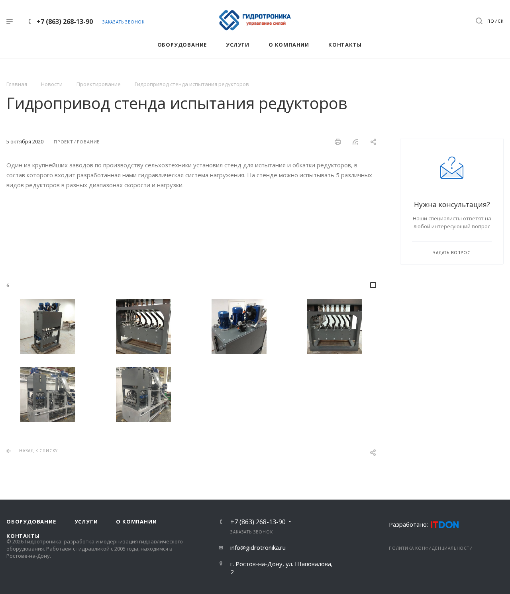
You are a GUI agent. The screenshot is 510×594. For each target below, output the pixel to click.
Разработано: (408, 524)
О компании (136, 521)
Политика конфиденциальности (431, 548)
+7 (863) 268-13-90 (65, 21)
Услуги (86, 521)
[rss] (355, 141)
